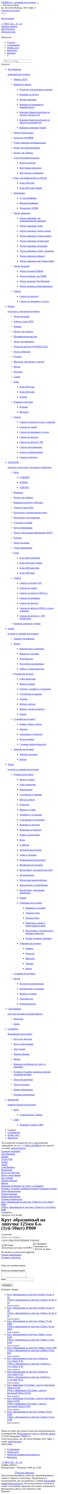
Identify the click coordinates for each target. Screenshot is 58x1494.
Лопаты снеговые (28, 754)
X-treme (23, 397)
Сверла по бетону (28, 457)
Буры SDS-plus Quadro (30, 188)
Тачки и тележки (28, 855)
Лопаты (23, 729)
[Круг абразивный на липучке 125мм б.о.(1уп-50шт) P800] (29, 1210)
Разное (22, 714)
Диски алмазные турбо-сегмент (35, 236)
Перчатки (18, 1019)
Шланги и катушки (29, 653)
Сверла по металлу (29, 296)
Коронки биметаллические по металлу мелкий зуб (34, 113)
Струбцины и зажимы (30, 694)
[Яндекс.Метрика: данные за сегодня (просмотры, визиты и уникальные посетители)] (24, 1473)
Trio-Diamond (8, 1154)
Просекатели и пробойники (33, 885)
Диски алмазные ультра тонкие (35, 231)
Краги (17, 1024)
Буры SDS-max (27, 387)
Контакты (12, 50)
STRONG (24, 487)
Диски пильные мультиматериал (35, 286)
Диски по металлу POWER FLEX (31, 346)
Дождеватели (26, 658)
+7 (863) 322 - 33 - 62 (11, 23)
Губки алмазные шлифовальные (30, 142)
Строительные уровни (30, 1114)
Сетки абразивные (23, 548)
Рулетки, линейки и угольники (35, 689)
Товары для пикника (24, 638)
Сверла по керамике (29, 598)
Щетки (22, 759)
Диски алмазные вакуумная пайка (36, 261)
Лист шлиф (19, 1049)
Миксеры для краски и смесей (29, 361)
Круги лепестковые (23, 1044)
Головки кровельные (24, 1094)
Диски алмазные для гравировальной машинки (32, 219)
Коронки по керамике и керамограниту (31, 105)
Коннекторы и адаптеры (31, 648)
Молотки (30, 958)
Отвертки (24, 804)
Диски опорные (22, 1084)
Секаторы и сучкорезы (30, 734)
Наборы (18, 326)
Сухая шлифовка (28, 198)
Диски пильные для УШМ (32, 276)
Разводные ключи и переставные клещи (35, 924)
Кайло (28, 968)
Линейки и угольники (30, 814)
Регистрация (23, 1433)
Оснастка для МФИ (23, 137)
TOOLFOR (6, 1159)
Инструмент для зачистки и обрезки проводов (39, 932)
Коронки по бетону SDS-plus (28, 502)
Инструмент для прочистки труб (36, 870)
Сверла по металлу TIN (31, 442)
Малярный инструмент (31, 865)
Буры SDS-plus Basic (29, 558)
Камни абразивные (23, 1089)
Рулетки (18, 356)
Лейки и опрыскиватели (31, 669)
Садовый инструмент (24, 719)
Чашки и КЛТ (21, 79)
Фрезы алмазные (27, 99)
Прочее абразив (21, 1054)
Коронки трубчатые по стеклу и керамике (22, 1186)
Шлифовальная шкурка (25, 336)
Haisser (4, 1156)
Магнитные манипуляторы (33, 880)
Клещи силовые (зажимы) (38, 938)
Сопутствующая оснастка (26, 158)
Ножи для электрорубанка (27, 147)
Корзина (11, 53)
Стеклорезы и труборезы (32, 819)
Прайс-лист (13, 47)
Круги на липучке (23, 1039)
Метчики (24, 412)
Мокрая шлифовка (28, 203)
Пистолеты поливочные (31, 664)
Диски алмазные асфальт (32, 256)
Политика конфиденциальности (23, 1454)
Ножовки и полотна (29, 824)
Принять (5, 1491)
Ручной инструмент (24, 674)
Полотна (18, 371)
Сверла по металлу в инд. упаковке (37, 422)
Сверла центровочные (30, 447)
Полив (17, 643)
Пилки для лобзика (23, 153)
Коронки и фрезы (22, 84)
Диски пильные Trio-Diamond (34, 281)
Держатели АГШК (28, 208)
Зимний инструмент (24, 749)
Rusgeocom (6, 1170)
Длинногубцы (32, 913)
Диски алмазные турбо (31, 226)
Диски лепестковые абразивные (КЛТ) (33, 532)
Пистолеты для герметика (27, 517)
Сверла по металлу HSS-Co (33, 593)
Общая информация (11, 1255)
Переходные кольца (23, 132)
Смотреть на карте (10, 10)
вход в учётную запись (43, 1433)
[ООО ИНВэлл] (18, 2)
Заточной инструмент (30, 850)
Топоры (23, 699)
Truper (4, 1164)
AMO (16, 1120)
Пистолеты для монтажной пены (30, 512)
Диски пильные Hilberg (31, 271)
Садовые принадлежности (32, 744)
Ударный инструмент (30, 943)
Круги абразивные (23, 527)
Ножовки (18, 492)
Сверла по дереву (28, 427)
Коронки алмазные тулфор (27, 623)
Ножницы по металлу (30, 830)
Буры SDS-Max (27, 573)
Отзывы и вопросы (11, 1257)
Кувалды (29, 953)
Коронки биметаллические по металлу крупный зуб (34, 121)
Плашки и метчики (23, 402)
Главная (11, 42)
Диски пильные (22, 266)
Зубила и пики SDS (23, 321)
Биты (16, 472)
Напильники (25, 789)
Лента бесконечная (23, 1079)
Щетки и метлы (27, 704)
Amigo (4, 1162)
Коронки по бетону (29, 94)
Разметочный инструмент (32, 860)
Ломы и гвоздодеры (29, 835)
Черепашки (19, 193)
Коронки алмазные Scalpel (32, 127)
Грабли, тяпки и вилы (30, 724)
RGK (16, 1109)
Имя (3, 1279)
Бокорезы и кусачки (35, 908)
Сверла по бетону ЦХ (30, 583)
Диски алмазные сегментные (34, 241)
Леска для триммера (24, 341)
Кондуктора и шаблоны (31, 173)
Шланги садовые (28, 993)
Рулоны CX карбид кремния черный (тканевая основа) (29, 1188)
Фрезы (17, 366)
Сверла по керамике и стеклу (34, 301)
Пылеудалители (27, 163)
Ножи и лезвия (27, 684)
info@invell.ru (8, 29)
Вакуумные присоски (30, 168)
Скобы (17, 376)
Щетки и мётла (27, 799)
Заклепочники (26, 875)
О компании (13, 45)
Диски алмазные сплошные (33, 246)
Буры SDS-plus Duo (29, 568)
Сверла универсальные (31, 452)
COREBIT (24, 477)
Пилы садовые (26, 739)
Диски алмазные (22, 213)
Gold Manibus (8, 1167)
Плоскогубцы (32, 918)
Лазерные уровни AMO (31, 1125)
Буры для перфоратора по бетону (30, 178)
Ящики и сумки (27, 809)
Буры (16, 382)
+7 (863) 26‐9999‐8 (31, 1145)
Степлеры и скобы (23, 522)
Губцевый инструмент (30, 903)
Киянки (29, 948)
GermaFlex (15, 1151)
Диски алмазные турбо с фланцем (36, 251)
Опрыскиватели (27, 1004)
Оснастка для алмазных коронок (35, 89)
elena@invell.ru (18, 1148)
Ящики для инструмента (31, 709)
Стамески (24, 845)
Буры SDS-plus (27, 183)
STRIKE (23, 482)
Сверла (17, 291)
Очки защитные (27, 679)
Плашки (23, 407)
